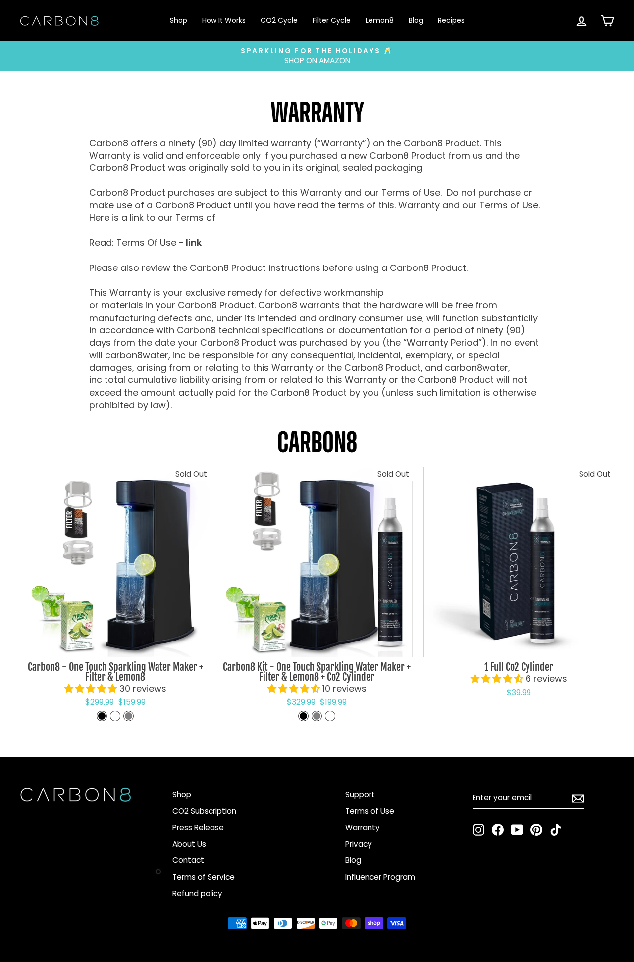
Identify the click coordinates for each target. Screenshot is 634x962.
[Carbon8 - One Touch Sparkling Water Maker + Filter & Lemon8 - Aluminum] (128, 716)
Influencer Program (380, 877)
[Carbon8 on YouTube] (517, 830)
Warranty (362, 827)
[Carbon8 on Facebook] (498, 830)
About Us (189, 844)
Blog (416, 20)
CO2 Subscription (204, 811)
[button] (91, 688)
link (194, 242)
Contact (188, 860)
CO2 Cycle (279, 20)
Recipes (451, 20)
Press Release (198, 827)
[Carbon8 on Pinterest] (536, 830)
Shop (178, 20)
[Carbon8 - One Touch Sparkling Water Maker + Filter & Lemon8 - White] (115, 716)
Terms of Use (369, 811)
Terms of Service (203, 877)
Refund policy (197, 893)
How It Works (224, 20)
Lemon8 (380, 20)
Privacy (358, 844)
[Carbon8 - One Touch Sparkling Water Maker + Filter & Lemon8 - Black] (101, 716)
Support (360, 794)
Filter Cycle (332, 20)
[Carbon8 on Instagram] (478, 830)
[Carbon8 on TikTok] (556, 830)
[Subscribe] (578, 798)
